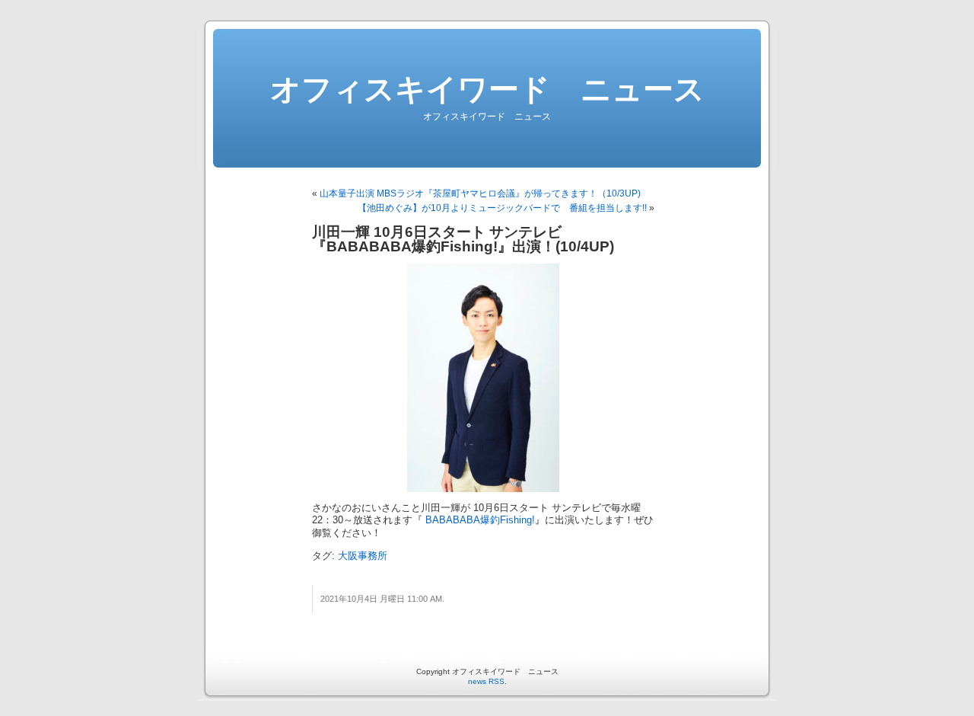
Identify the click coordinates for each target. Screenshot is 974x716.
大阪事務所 (362, 556)
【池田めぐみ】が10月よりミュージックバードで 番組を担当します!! (502, 208)
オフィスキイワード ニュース (487, 89)
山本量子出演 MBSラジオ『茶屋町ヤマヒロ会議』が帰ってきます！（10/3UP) (480, 193)
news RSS (486, 681)
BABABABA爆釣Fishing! (478, 520)
